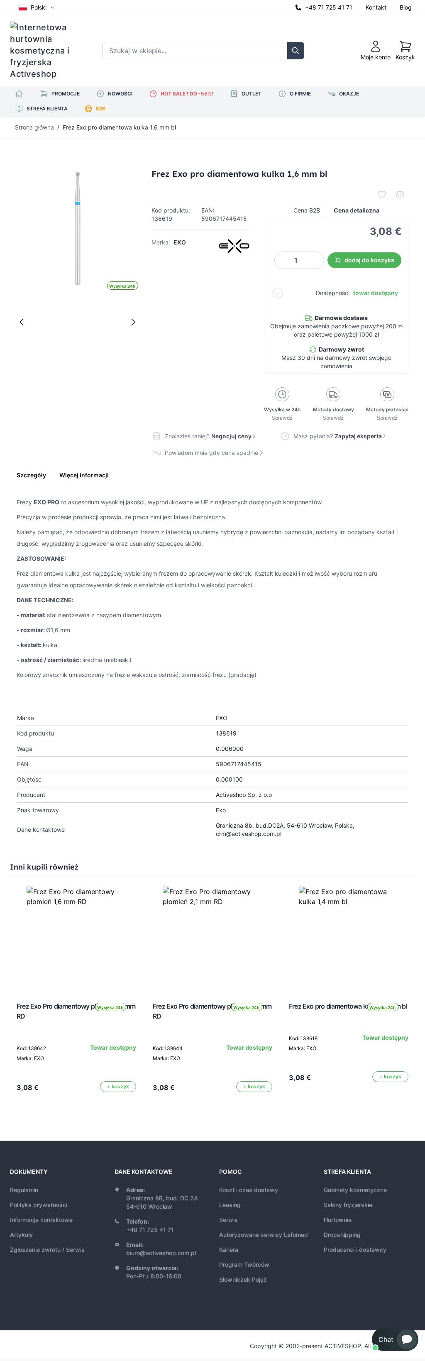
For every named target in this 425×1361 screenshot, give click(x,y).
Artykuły (21, 1234)
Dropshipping (342, 1234)
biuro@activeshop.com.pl (161, 1252)
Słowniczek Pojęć (243, 1279)
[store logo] (45, 51)
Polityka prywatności (38, 1204)
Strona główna (34, 127)
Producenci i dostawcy (355, 1249)
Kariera (228, 1249)
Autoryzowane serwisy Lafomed (263, 1234)
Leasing (230, 1204)
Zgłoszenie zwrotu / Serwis (47, 1249)
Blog (406, 7)
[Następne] (133, 322)
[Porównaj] (400, 194)
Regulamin (24, 1189)
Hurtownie (338, 1219)
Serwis (228, 1219)
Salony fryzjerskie (348, 1204)
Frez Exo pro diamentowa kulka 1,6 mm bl (119, 127)
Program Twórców (244, 1264)
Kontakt (376, 7)
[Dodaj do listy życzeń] (382, 194)
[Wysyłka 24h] (76, 936)
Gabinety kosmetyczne (355, 1189)
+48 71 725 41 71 (328, 7)
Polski (38, 7)
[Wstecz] (22, 322)
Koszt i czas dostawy (248, 1189)
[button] (395, 1339)
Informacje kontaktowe (41, 1219)
